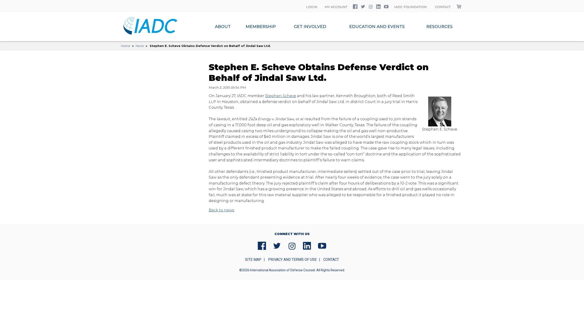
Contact (443, 7)
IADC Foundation (410, 7)
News (140, 46)
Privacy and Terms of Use (292, 259)
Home (125, 46)
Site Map (253, 259)
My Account (336, 7)
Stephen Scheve (280, 96)
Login (311, 7)
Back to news (221, 210)
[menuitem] (223, 26)
